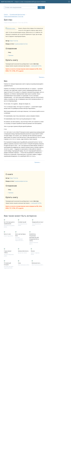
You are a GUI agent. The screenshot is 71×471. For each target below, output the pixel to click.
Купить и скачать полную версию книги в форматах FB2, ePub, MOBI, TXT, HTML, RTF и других (24, 70)
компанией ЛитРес (36, 66)
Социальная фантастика (21, 44)
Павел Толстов (14, 41)
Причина (10, 55)
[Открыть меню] (68, 1)
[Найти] (41, 7)
